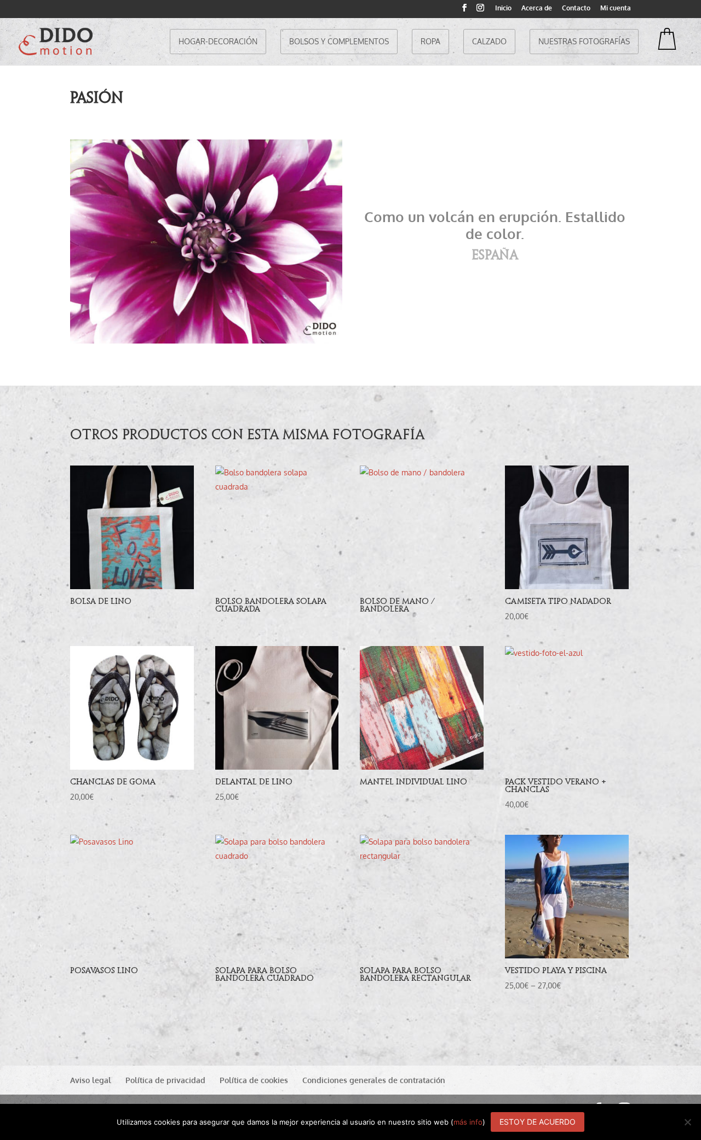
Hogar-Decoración (218, 41)
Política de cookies (254, 1080)
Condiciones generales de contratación (373, 1080)
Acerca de (536, 8)
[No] (687, 1121)
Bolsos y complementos (339, 41)
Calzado (489, 41)
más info (467, 1122)
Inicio (503, 8)
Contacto (576, 8)
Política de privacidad (165, 1080)
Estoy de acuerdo (537, 1121)
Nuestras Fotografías (584, 41)
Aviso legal (90, 1080)
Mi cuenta (615, 8)
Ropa (430, 41)
